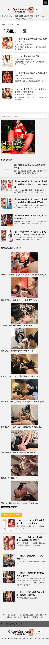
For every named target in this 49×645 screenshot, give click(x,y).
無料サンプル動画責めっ (10, 615)
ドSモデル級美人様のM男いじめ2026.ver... (17, 325)
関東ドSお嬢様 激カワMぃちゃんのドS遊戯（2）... (20, 503)
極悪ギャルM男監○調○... (10, 478)
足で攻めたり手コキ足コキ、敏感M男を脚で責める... (21, 427)
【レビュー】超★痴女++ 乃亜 (27, 56)
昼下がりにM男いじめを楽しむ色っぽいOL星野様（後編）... (24, 402)
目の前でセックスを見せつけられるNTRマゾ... (19, 300)
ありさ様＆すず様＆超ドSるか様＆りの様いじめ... (20, 452)
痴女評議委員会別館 (26, 615)
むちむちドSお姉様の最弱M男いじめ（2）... (18, 351)
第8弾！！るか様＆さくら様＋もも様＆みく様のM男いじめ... (24, 275)
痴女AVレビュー (32, 44)
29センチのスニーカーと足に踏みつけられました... (20, 376)
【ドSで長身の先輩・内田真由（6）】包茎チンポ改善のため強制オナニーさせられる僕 (30, 184)
